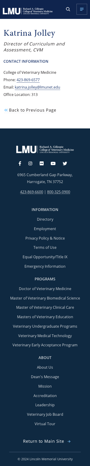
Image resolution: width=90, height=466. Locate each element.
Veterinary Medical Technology (45, 335)
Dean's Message (45, 376)
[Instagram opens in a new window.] (33, 163)
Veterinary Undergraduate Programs (45, 326)
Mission (45, 386)
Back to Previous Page (32, 110)
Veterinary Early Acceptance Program (45, 344)
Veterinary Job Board (45, 414)
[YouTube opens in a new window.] (55, 163)
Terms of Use (45, 247)
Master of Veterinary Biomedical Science (45, 298)
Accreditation (45, 395)
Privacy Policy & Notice (45, 238)
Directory (45, 219)
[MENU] (81, 9)
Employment (45, 228)
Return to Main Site (43, 441)
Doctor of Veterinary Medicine (45, 288)
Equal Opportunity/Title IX (45, 256)
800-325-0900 (58, 192)
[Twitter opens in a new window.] (67, 163)
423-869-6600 (31, 192)
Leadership (45, 404)
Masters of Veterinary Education (45, 316)
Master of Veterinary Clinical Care (45, 307)
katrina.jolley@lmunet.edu (37, 87)
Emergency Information (45, 266)
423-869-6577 (28, 79)
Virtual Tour (45, 423)
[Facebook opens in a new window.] (22, 163)
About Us (45, 367)
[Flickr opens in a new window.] (44, 163)
